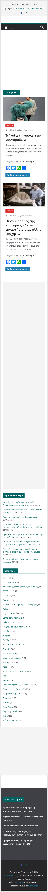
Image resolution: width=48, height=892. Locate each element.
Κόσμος (6, 667)
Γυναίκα (6, 631)
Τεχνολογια (8, 707)
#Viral (5, 577)
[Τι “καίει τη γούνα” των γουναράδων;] (24, 109)
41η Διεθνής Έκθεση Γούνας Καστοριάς (20, 586)
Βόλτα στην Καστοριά (12, 618)
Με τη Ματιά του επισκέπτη (15, 671)
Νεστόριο (7, 680)
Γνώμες (6, 622)
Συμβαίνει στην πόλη (12, 693)
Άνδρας (6, 609)
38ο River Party (9, 582)
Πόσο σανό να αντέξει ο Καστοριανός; (20, 517)
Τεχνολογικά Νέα (10, 711)
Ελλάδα (6, 640)
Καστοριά (10, 125)
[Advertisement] (24, 64)
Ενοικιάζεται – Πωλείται (13, 644)
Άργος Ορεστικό (10, 613)
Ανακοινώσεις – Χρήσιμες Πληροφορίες (20, 604)
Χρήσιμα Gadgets (10, 720)
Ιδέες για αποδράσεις (12, 658)
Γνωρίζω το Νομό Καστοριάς (15, 626)
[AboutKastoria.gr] (6, 27)
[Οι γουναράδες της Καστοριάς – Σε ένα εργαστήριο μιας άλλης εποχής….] (24, 194)
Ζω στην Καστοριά (11, 653)
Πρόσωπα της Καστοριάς (14, 689)
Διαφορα (6, 635)
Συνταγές (7, 698)
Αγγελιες (6, 600)
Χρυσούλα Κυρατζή (26, 130)
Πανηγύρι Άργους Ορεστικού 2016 (18, 684)
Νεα (4, 675)
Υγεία (5, 716)
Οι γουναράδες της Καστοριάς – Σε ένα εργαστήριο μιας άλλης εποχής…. (23, 227)
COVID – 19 (8, 591)
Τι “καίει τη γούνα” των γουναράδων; (23, 137)
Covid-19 (7, 595)
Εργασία (6, 649)
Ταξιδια (6, 702)
